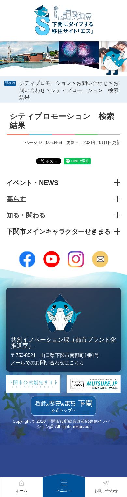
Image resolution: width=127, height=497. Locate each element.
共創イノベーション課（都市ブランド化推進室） (63, 343)
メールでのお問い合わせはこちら (47, 362)
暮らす (16, 198)
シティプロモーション (45, 83)
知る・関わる (26, 215)
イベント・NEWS (32, 182)
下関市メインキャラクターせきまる (59, 231)
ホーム (21, 491)
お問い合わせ (92, 83)
